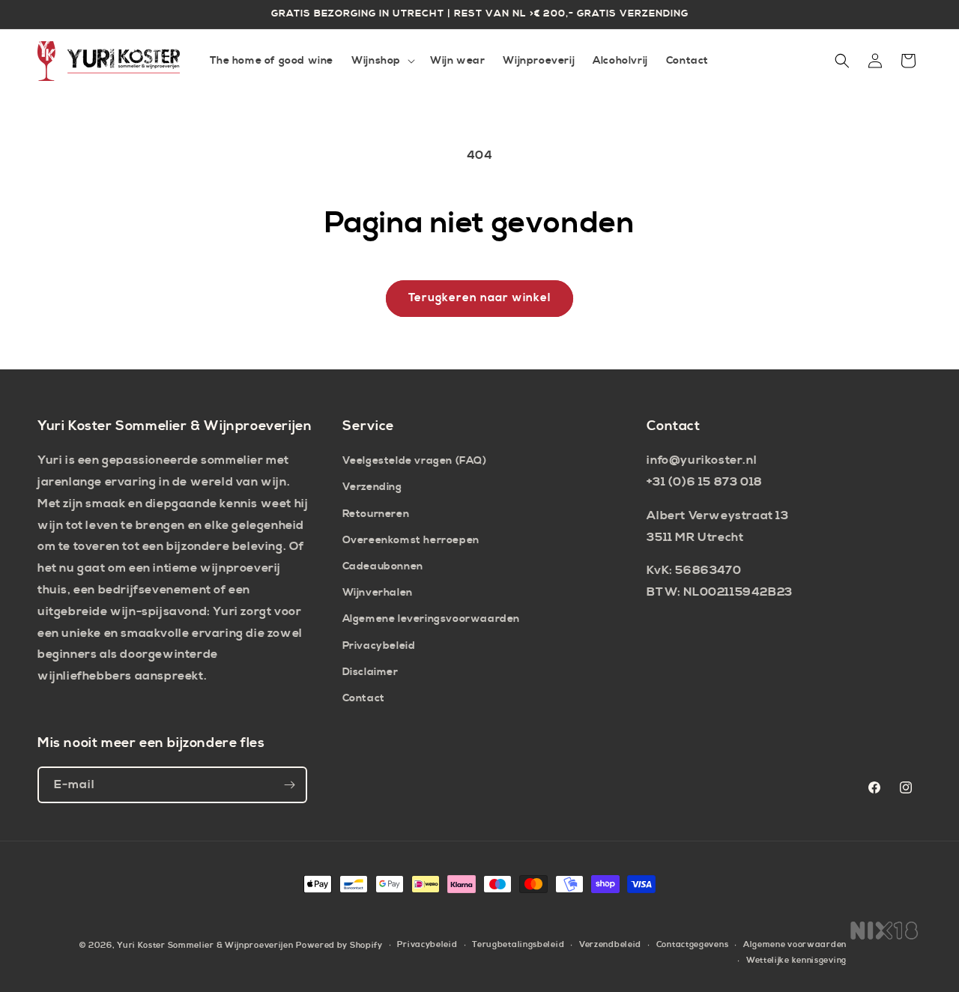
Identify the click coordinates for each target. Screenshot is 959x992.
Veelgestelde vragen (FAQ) (414, 461)
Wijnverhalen (377, 592)
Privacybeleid (379, 646)
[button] (381, 60)
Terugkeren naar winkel (479, 298)
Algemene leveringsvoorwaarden (431, 619)
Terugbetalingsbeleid (518, 945)
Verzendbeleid (610, 945)
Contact (363, 698)
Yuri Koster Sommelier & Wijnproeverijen (205, 945)
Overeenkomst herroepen (411, 540)
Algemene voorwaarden (795, 945)
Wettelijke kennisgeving (796, 960)
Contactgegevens (692, 945)
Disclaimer (370, 672)
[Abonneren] (289, 784)
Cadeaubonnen (382, 566)
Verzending (372, 487)
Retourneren (376, 514)
